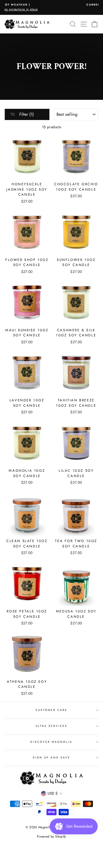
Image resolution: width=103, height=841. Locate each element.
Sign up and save (51, 758)
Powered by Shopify (51, 836)
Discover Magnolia (51, 742)
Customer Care (51, 710)
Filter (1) (26, 114)
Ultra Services (52, 726)
